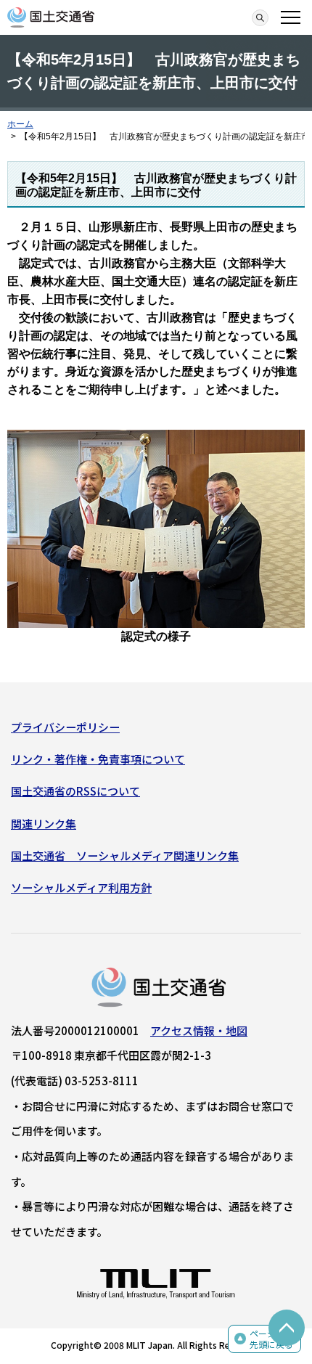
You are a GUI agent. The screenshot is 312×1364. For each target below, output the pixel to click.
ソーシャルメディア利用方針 (81, 887)
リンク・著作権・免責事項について (98, 759)
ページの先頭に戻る (271, 1339)
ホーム (20, 124)
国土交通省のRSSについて (75, 791)
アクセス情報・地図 (198, 1030)
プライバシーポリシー (65, 727)
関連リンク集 (43, 823)
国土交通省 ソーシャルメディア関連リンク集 (125, 855)
